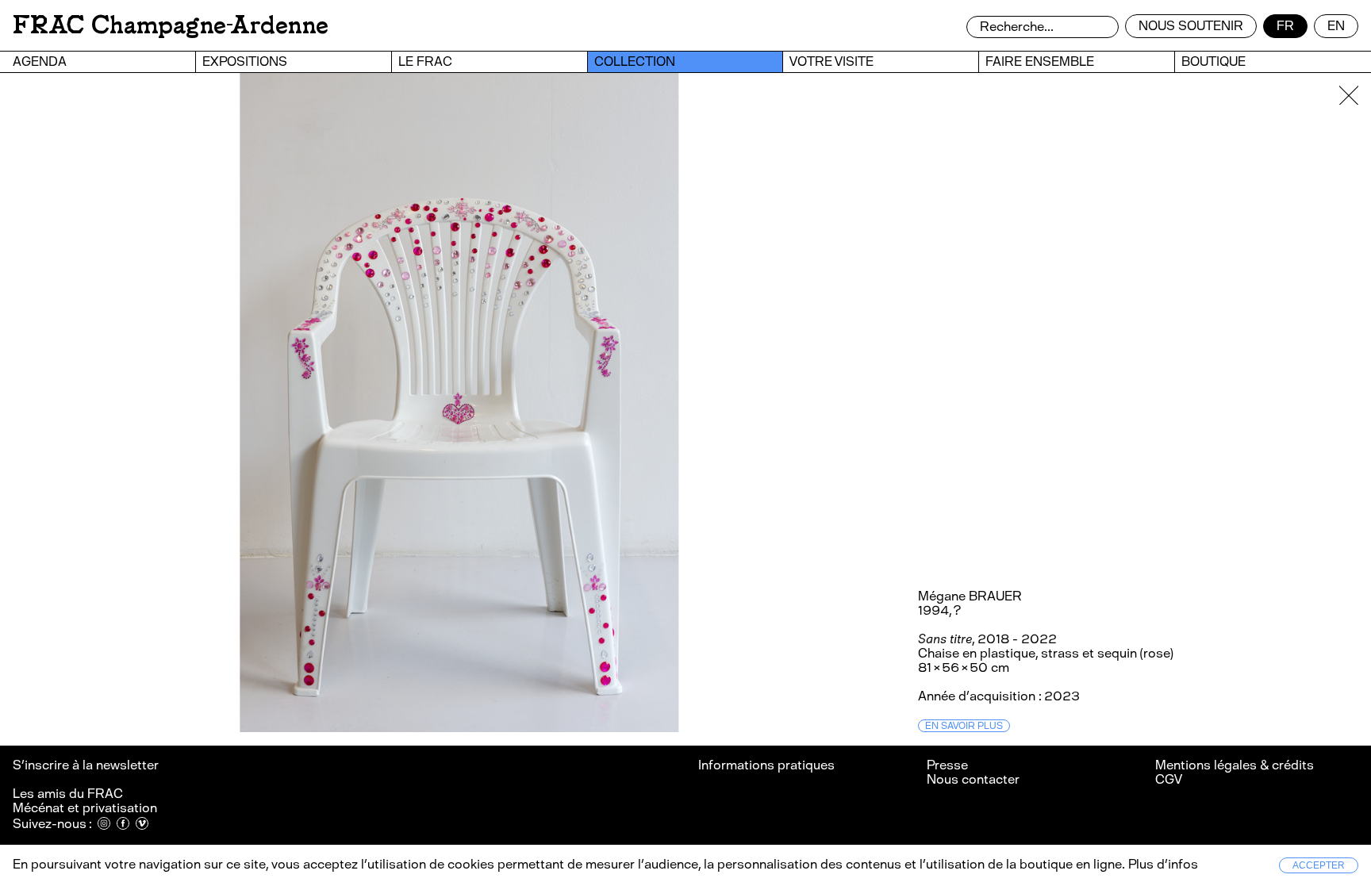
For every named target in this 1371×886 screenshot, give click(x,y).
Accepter (1318, 865)
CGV (1168, 779)
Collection (634, 61)
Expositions (244, 61)
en (1336, 25)
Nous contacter (973, 779)
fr (1285, 25)
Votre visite (831, 61)
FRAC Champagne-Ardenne (170, 25)
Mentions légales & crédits (1234, 765)
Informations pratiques (766, 765)
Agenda (40, 61)
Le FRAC (425, 61)
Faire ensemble (1039, 61)
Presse (947, 765)
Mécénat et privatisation (85, 807)
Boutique (1213, 61)
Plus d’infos (1161, 864)
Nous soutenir (1191, 25)
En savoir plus (964, 725)
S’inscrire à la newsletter (87, 765)
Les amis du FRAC (68, 793)
